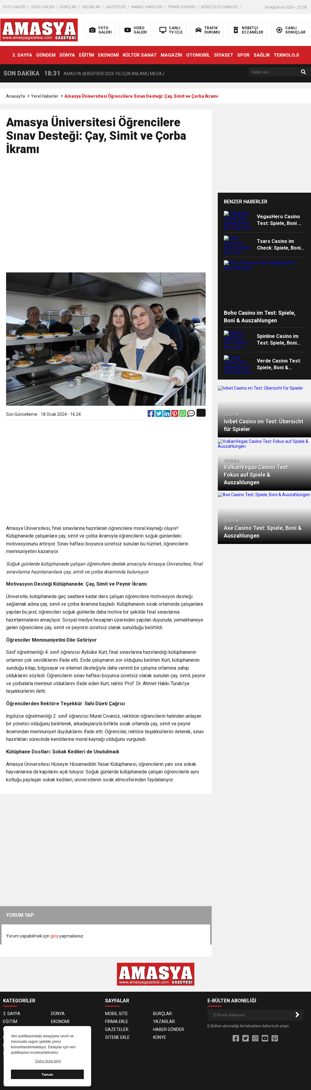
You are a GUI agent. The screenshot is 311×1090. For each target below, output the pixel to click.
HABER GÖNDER (168, 1029)
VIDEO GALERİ (43, 7)
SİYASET (223, 55)
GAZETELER (116, 7)
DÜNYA (67, 55)
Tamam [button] (47, 1074)
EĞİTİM (86, 55)
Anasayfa (15, 96)
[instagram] (255, 1038)
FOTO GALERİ (14, 7)
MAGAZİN (171, 55)
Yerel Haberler (44, 96)
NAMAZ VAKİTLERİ (146, 7)
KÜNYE (159, 1037)
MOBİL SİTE (116, 1013)
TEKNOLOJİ (286, 55)
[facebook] (152, 414)
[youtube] (265, 1038)
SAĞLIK (262, 55)
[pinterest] (175, 414)
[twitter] (159, 414)
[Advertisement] (107, 216)
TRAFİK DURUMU (182, 7)
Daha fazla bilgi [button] (48, 1061)
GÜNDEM (46, 55)
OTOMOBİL (198, 55)
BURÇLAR (68, 7)
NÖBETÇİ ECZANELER (219, 7)
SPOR (243, 55)
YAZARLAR (91, 7)
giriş (54, 936)
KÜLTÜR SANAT (140, 55)
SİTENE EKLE (117, 1037)
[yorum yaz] (191, 414)
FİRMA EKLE (116, 1021)
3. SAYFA (22, 55)
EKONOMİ (108, 55)
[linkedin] (167, 414)
